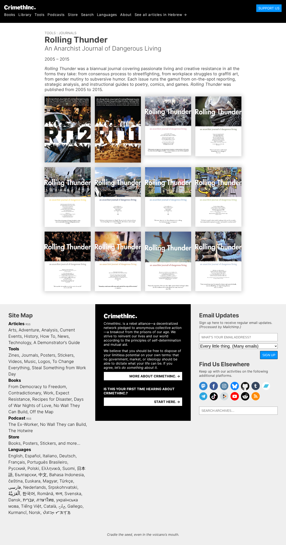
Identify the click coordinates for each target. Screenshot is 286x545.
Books (9, 15)
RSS (28, 324)
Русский (16, 468)
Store (73, 15)
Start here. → (167, 402)
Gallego (74, 506)
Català (50, 506)
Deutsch (67, 455)
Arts (12, 329)
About (125, 15)
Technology (19, 342)
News (63, 336)
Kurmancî (17, 512)
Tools (39, 15)
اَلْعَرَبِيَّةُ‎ (14, 493)
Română (45, 493)
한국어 (28, 493)
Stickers (65, 355)
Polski (33, 468)
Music (30, 361)
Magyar (50, 481)
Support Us (269, 8)
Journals (67, 33)
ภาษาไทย (45, 499)
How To (47, 336)
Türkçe (66, 481)
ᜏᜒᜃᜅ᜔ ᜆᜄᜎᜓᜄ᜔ (57, 512)
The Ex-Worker (23, 424)
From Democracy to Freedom (37, 386)
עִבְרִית (28, 499)
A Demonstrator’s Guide (56, 342)
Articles (16, 323)
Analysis (49, 329)
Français (16, 462)
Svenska (72, 493)
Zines (13, 355)
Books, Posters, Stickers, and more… (44, 443)
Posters (47, 355)
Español (32, 455)
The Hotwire (20, 430)
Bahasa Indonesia (66, 474)
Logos (44, 361)
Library (24, 15)
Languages (107, 15)
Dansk (14, 499)
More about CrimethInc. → (154, 376)
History (31, 336)
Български (25, 474)
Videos (15, 361)
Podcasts (56, 15)
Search (87, 15)
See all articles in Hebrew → (161, 15)
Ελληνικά (50, 468)
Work (48, 392)
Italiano (50, 455)
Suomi (68, 468)
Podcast (16, 418)
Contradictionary (24, 392)
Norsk (34, 512)
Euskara (32, 481)
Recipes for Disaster (52, 399)
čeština (15, 481)
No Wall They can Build (63, 424)
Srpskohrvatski (62, 487)
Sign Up (268, 355)
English (15, 455)
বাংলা (58, 493)
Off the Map (41, 411)
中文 (43, 474)
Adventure (29, 329)
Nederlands (34, 487)
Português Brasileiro (47, 462)
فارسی (14, 487)
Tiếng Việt (31, 506)
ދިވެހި (61, 506)
